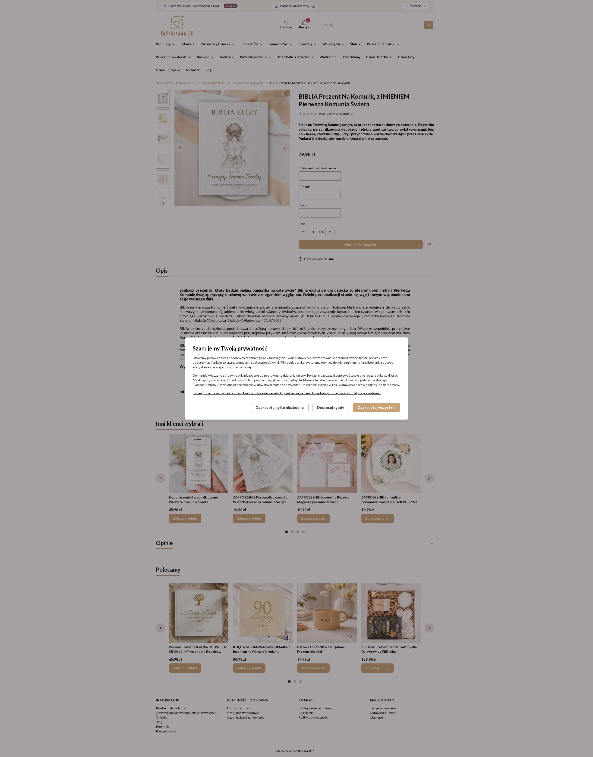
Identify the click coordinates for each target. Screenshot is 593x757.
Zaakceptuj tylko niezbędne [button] (280, 407)
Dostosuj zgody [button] (330, 407)
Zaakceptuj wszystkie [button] (376, 407)
